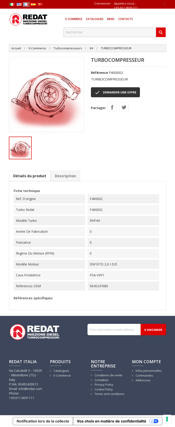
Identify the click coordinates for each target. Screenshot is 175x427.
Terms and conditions (109, 394)
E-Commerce (73, 19)
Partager (112, 107)
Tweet (124, 107)
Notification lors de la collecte (43, 421)
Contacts (125, 19)
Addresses (143, 380)
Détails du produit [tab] (29, 175)
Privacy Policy (103, 384)
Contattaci (101, 380)
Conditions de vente (108, 375)
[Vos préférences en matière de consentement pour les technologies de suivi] (167, 419)
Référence (99, 72)
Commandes (144, 375)
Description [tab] (65, 175)
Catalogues (94, 19)
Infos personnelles (148, 371)
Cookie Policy (103, 389)
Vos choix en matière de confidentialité (111, 421)
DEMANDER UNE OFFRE (115, 92)
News (111, 19)
